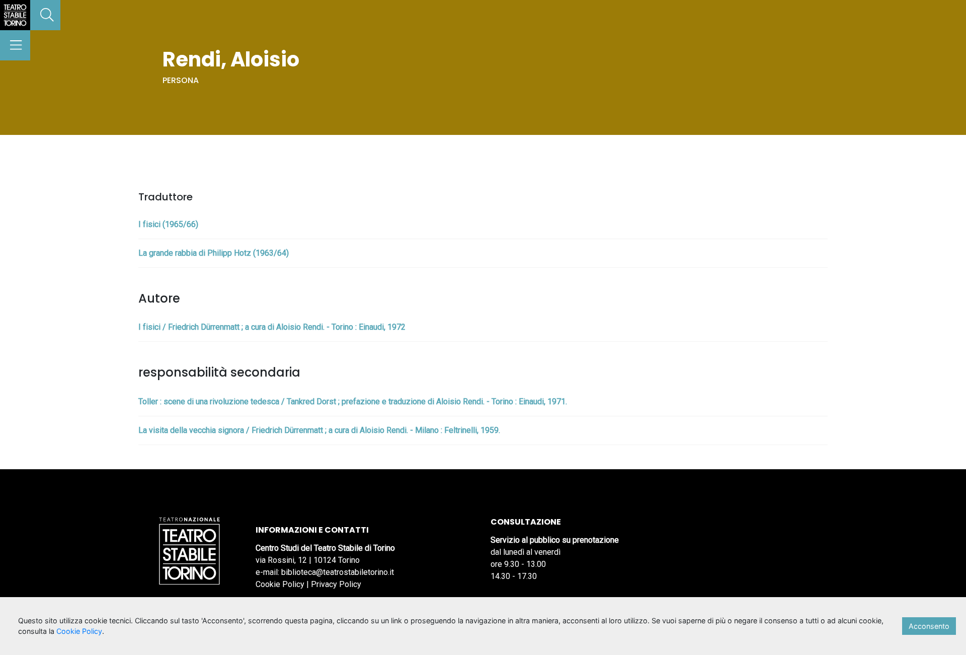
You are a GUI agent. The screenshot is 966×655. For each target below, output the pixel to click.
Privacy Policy (336, 584)
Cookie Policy (280, 584)
